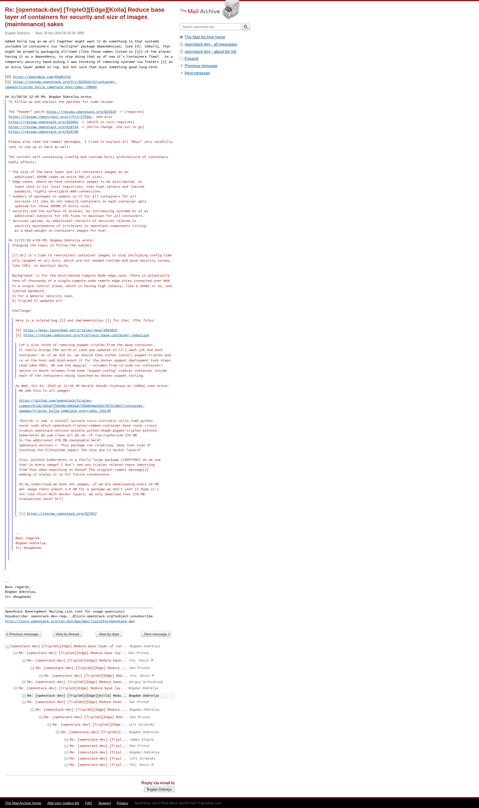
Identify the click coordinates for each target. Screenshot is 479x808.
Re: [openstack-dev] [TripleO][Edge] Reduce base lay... (72, 653)
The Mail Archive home (205, 37)
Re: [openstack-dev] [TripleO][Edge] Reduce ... (81, 668)
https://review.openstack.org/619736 (43, 132)
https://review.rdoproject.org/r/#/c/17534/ (50, 117)
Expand (191, 58)
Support (104, 803)
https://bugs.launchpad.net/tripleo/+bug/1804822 (70, 330)
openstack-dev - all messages (211, 44)
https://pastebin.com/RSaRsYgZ (42, 77)
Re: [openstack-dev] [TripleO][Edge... (89, 725)
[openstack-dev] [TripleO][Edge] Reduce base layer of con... (69, 646)
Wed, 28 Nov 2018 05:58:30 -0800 (59, 33)
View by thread (67, 634)
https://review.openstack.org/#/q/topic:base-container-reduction (86, 335)
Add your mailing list (63, 803)
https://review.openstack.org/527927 (62, 514)
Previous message (23, 634)
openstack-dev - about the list (210, 51)
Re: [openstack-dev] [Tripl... (98, 740)
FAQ (88, 803)
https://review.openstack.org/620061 (43, 122)
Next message (155, 634)
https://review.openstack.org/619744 (43, 127)
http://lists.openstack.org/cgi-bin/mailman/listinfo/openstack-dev (70, 621)
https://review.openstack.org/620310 (81, 112)
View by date (109, 634)
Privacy (122, 803)
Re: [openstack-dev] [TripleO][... (94, 732)
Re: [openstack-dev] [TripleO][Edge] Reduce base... (77, 660)
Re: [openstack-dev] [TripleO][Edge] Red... (86, 676)
